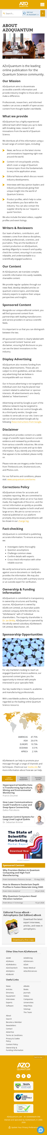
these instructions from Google (26, 422)
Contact (9, 1029)
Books (26, 989)
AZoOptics (10, 971)
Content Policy (12, 1044)
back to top (38, 1057)
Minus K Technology (15, 902)
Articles (9, 989)
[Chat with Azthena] (40, 1130)
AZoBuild (10, 974)
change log (23, 521)
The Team (28, 1012)
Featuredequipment (23, 778)
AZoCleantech (12, 968)
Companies (28, 999)
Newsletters (11, 1025)
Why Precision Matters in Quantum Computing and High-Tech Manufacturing (21, 873)
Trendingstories (38, 778)
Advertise (10, 1032)
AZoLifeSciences (30, 971)
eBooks (26, 986)
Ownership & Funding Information (14, 1048)
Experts (9, 1002)
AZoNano (10, 961)
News (8, 986)
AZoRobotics (11, 964)
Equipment (10, 996)
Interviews (10, 999)
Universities (28, 1002)
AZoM (8, 958)
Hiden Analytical (13, 891)
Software (9, 1006)
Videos (26, 996)
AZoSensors (28, 961)
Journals (27, 992)
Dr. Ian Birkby (9, 620)
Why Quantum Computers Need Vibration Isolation (19, 897)
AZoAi (26, 964)
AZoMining (28, 958)
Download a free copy (23, 939)
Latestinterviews (9, 778)
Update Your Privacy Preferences (25, 1127)
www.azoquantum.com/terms (21, 479)
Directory (10, 992)
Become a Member (14, 1022)
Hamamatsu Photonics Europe (19, 879)
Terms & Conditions (14, 1035)
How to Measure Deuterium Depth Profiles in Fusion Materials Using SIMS (23, 885)
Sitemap (27, 1009)
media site (33, 767)
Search (9, 1019)
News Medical (29, 968)
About (8, 1015)
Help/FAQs (28, 1006)
